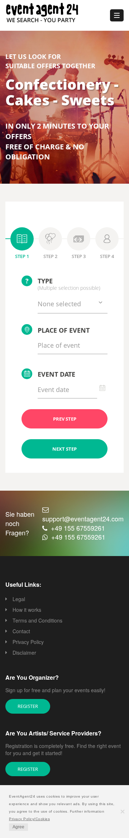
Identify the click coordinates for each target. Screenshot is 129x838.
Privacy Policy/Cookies (29, 819)
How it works (27, 609)
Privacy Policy (28, 641)
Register (28, 706)
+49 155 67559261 (78, 527)
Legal (19, 599)
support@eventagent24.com (83, 518)
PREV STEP (64, 419)
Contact (21, 631)
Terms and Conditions (37, 620)
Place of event (64, 330)
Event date (56, 374)
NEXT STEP (64, 449)
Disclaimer (24, 652)
